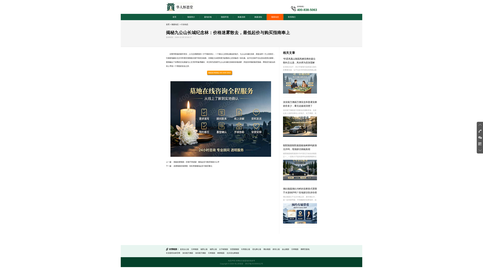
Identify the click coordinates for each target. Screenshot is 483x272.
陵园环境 (225, 17)
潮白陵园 (266, 249)
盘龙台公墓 (184, 249)
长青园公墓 (245, 249)
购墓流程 (241, 17)
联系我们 (292, 17)
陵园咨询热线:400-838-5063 (219, 73)
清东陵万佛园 (187, 253)
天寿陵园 (194, 249)
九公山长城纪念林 (247, 54)
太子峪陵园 (223, 249)
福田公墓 (204, 249)
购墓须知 (258, 17)
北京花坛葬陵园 (233, 253)
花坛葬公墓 (256, 249)
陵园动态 (275, 17)
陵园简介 (191, 17)
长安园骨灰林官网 (173, 253)
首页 (174, 17)
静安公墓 (276, 249)
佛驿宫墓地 (305, 249)
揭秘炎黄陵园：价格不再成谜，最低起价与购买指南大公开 (196, 162)
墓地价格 (208, 17)
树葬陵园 (220, 253)
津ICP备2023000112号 (254, 264)
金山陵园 (285, 249)
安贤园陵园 (234, 249)
